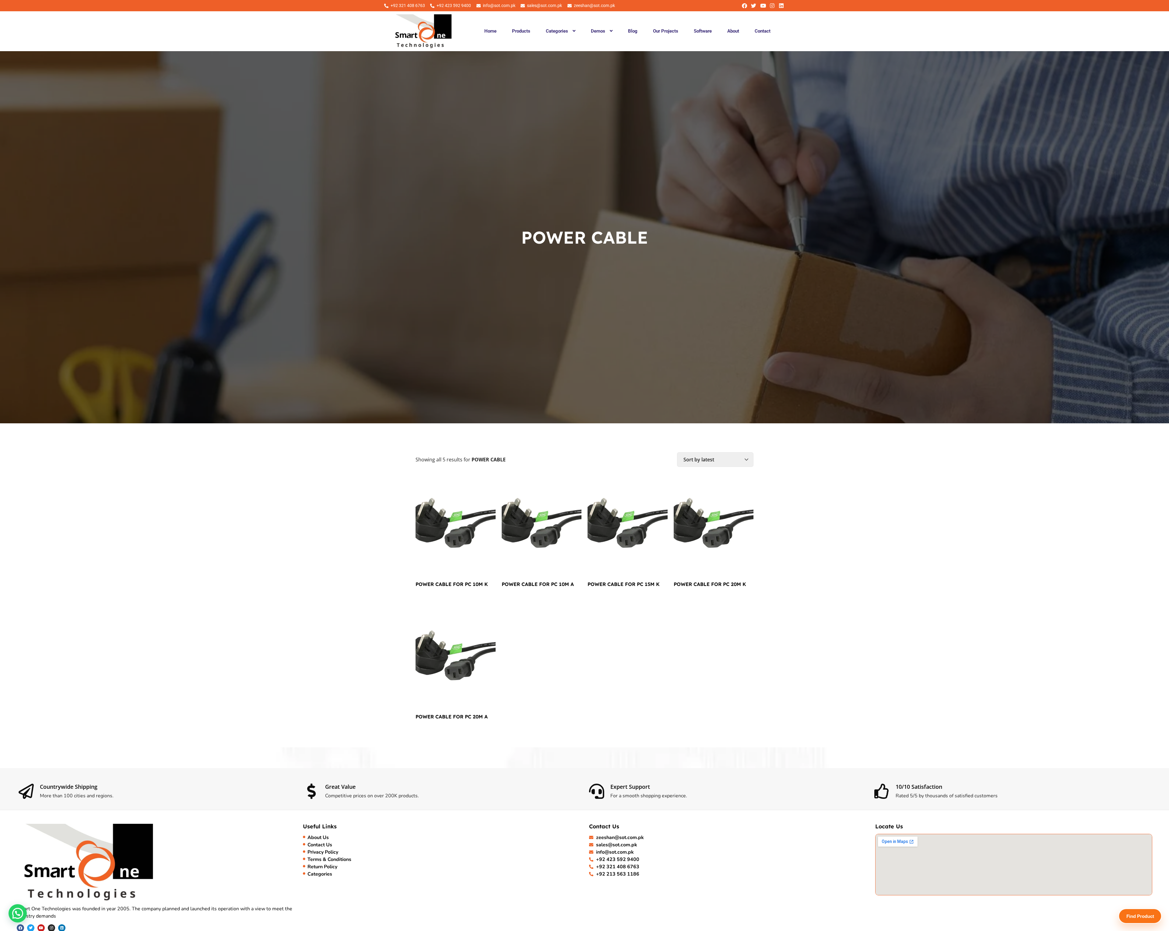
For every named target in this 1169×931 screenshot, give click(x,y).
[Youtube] (763, 6)
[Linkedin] (781, 6)
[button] (560, 31)
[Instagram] (772, 6)
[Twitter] (753, 6)
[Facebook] (744, 6)
